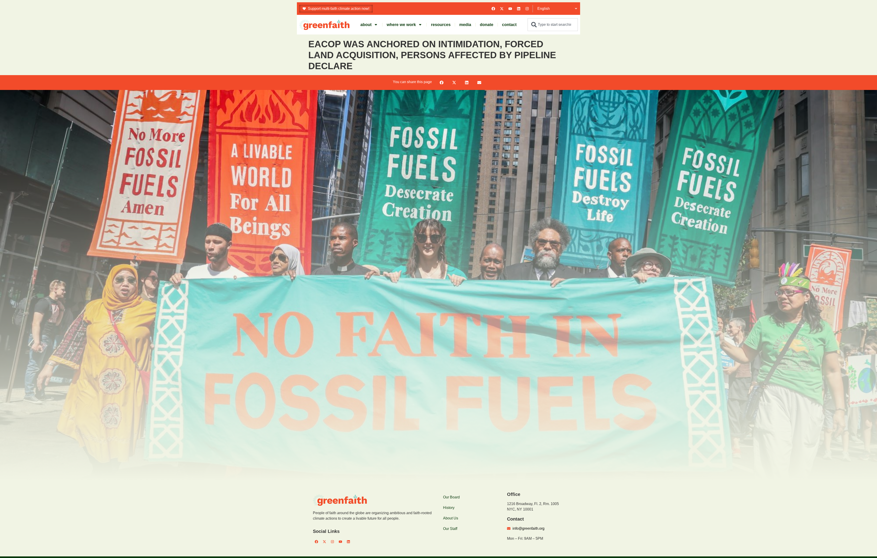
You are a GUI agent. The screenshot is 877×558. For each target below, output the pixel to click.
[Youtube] (510, 8)
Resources (441, 24)
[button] (441, 82)
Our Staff (450, 529)
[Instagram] (527, 8)
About (366, 24)
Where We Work (401, 24)
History (448, 508)
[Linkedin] (518, 8)
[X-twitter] (501, 8)
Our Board (451, 497)
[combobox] (553, 24)
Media (465, 24)
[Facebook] (493, 8)
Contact (509, 24)
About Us (450, 518)
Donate (486, 24)
